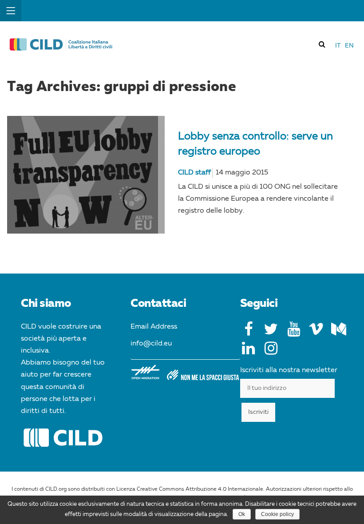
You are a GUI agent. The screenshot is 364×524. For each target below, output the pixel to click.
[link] (322, 44)
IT (337, 46)
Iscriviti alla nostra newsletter (288, 370)
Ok (241, 514)
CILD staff (194, 172)
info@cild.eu (151, 343)
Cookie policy (277, 514)
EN (349, 46)
